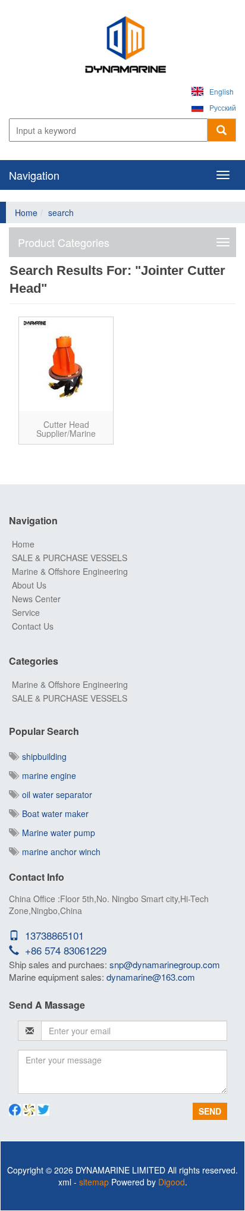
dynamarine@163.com (150, 977)
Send (210, 1111)
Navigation (34, 175)
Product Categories (63, 242)
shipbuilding (42, 756)
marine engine (46, 775)
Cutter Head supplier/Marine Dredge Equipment (66, 433)
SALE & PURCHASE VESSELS (69, 558)
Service (26, 612)
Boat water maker (53, 813)
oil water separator (54, 794)
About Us (29, 585)
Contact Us (33, 626)
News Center (36, 599)
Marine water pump (56, 832)
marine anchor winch (58, 852)
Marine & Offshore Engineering (70, 571)
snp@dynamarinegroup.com (164, 964)
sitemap (94, 1182)
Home (26, 212)
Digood (171, 1182)
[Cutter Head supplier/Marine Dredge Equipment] (66, 364)
